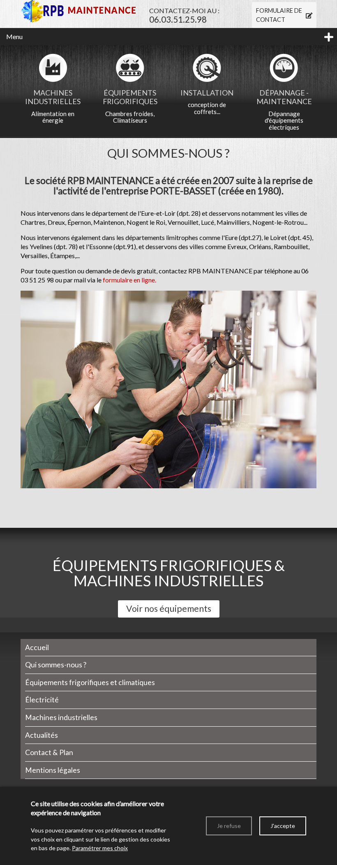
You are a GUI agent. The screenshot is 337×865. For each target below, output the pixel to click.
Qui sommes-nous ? (55, 664)
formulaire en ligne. (129, 280)
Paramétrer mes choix (100, 847)
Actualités (41, 735)
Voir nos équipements (168, 608)
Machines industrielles (61, 717)
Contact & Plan (49, 752)
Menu (14, 36)
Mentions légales (52, 770)
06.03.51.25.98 (178, 19)
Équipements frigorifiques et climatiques (90, 682)
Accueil (37, 647)
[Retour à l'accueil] (78, 10)
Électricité (42, 699)
